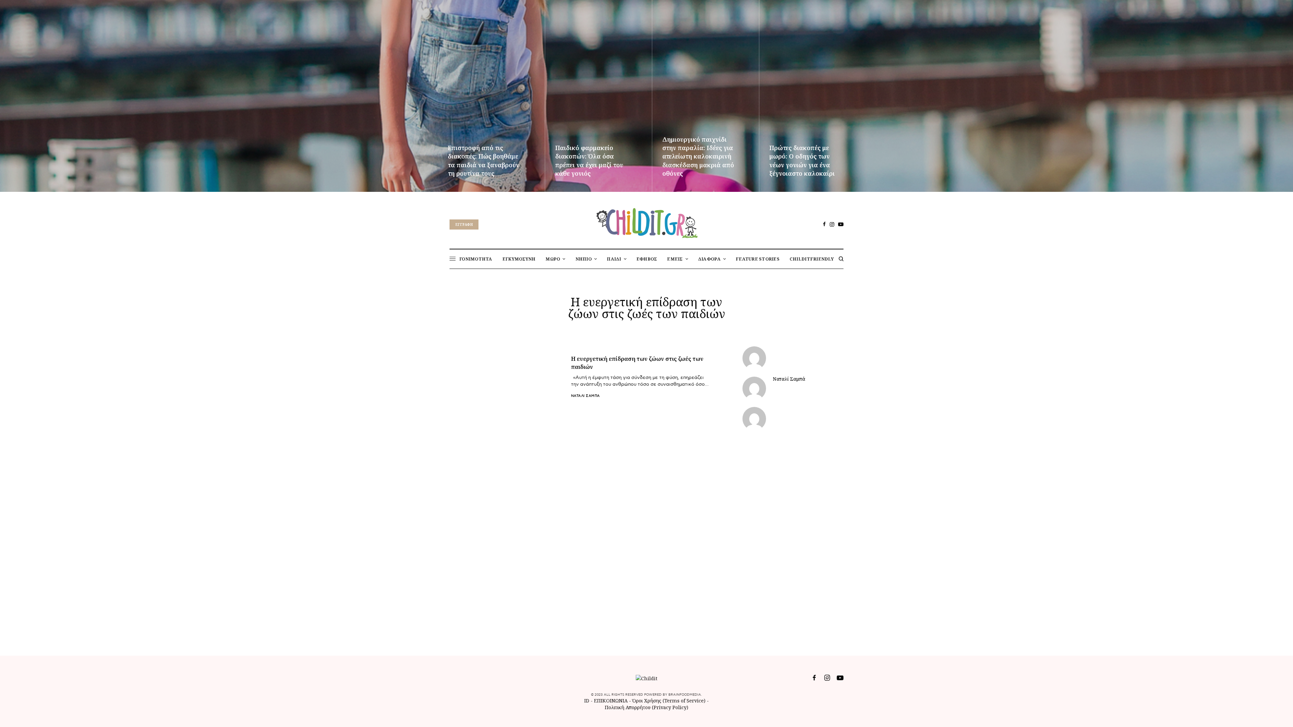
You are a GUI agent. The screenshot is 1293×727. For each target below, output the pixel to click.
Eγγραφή (464, 224)
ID (586, 700)
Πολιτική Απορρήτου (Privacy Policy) (646, 707)
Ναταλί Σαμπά (585, 396)
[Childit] (646, 222)
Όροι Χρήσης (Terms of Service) (668, 700)
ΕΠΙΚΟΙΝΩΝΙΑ (611, 700)
